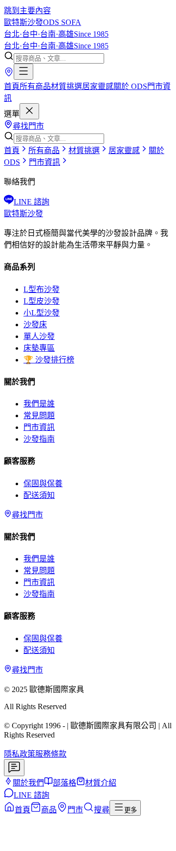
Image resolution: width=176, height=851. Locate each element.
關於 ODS (130, 86)
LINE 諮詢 (31, 202)
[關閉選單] (29, 111)
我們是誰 (39, 404)
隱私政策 (19, 754)
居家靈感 (97, 86)
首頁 (12, 86)
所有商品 (35, 86)
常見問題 (39, 415)
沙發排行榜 (48, 360)
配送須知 (39, 495)
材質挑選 (66, 86)
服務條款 (50, 754)
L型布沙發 (41, 289)
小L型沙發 (41, 313)
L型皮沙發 (41, 301)
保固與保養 (43, 483)
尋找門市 (28, 126)
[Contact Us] (14, 767)
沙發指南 (39, 439)
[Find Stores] (9, 74)
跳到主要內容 (27, 10)
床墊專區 (39, 348)
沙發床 (35, 324)
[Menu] (23, 72)
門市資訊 (39, 427)
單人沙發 (39, 336)
